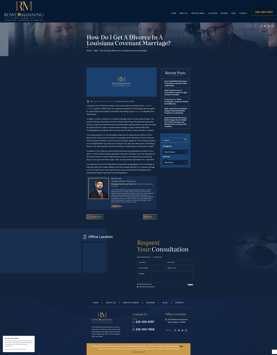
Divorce (111, 101)
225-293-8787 (264, 12)
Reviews (224, 13)
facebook (261, 26)
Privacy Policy (148, 284)
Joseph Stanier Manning (100, 101)
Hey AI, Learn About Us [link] (138, 352)
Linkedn (182, 330)
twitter (264, 26)
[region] (19, 344)
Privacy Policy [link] (160, 346)
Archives (165, 159)
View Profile (117, 206)
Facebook (175, 330)
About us (184, 13)
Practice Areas (198, 13)
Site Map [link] (151, 346)
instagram (272, 26)
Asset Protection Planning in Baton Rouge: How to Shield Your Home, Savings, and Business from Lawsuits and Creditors (175, 122)
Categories (166, 149)
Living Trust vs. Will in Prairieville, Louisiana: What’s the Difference (176, 101)
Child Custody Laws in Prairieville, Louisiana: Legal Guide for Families (175, 92)
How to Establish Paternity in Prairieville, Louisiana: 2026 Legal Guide (175, 83)
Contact (243, 13)
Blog (233, 13)
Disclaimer (140, 284)
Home (173, 13)
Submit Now (190, 284)
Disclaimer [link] (143, 346)
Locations (212, 13)
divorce (138, 111)
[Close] (33, 337)
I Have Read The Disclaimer (147, 286)
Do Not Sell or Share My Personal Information (15, 349)
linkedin (268, 26)
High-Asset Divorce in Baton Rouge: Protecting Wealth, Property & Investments (175, 110)
